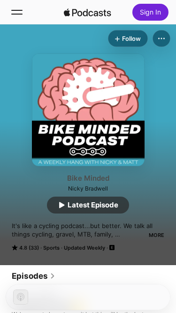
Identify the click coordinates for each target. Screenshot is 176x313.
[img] (87, 12)
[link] (33, 276)
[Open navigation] (17, 12)
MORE (156, 235)
